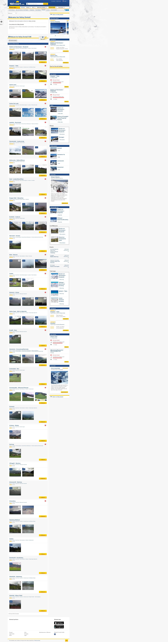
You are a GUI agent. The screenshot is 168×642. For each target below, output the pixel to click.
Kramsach (11, 406)
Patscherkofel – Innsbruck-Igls (16, 141)
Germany (14, 123)
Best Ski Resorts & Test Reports (22, 9)
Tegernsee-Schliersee (35, 123)
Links (25, 632)
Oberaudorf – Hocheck (14, 235)
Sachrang (11, 444)
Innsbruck (21, 521)
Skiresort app (57, 619)
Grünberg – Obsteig (14, 425)
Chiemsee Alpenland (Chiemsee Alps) (37, 351)
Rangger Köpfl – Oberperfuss (16, 198)
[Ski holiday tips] (66, 10)
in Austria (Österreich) (60, 324)
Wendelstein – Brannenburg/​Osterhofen (18, 349)
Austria (14, 48)
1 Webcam (43, 194)
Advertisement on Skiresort (44, 632)
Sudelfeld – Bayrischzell (15, 122)
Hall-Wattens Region (32, 521)
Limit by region (13, 40)
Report (66, 86)
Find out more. (37, 640)
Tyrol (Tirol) (17, 48)
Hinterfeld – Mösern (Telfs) (15, 595)
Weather (43, 9)
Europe (10, 48)
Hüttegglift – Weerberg (14, 463)
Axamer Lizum (12, 84)
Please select (60, 7)
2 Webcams (43, 288)
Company (26, 633)
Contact (10, 632)
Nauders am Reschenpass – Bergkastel (18, 46)
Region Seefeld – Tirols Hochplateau (34, 596)
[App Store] (59, 624)
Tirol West (33, 180)
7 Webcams (43, 81)
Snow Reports (38, 9)
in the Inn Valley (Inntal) (60, 45)
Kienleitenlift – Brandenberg (16, 557)
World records (58, 1)
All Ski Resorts (12, 9)
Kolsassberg (12, 501)
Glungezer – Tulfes (13, 65)
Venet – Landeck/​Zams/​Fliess (16, 179)
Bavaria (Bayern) (18, 123)
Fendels (11, 273)
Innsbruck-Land (26, 521)
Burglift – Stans (13, 330)
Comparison (32, 9)
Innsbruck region (22, 142)
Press (10, 635)
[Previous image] (51, 28)
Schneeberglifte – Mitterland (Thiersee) (18, 387)
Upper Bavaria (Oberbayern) (26, 123)
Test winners (53, 1)
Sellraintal (27, 199)
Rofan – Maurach (13, 254)
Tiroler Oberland (34, 48)
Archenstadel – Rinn (14, 368)
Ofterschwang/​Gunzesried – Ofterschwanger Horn (57, 351)
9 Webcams (43, 213)
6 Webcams (43, 99)
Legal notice (11, 633)
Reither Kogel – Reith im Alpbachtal (18, 311)
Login (25, 635)
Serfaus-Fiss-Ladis (13, 103)
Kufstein (27, 312)
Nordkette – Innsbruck (14, 216)
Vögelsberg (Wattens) (14, 520)
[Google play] (59, 628)
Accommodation (54, 9)
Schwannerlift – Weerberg (15, 482)
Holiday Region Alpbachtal (33, 312)
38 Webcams (42, 118)
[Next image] (68, 28)
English (65, 1)
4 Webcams (43, 175)
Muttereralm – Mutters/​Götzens (17, 160)
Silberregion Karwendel (23, 293)
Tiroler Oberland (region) (23, 48)
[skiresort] (16, 3)
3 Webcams (43, 326)
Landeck (29, 48)
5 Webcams (43, 62)
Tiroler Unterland (22, 312)
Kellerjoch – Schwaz (14, 292)
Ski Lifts (48, 9)
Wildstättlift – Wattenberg (15, 576)
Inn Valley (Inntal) (53, 77)
